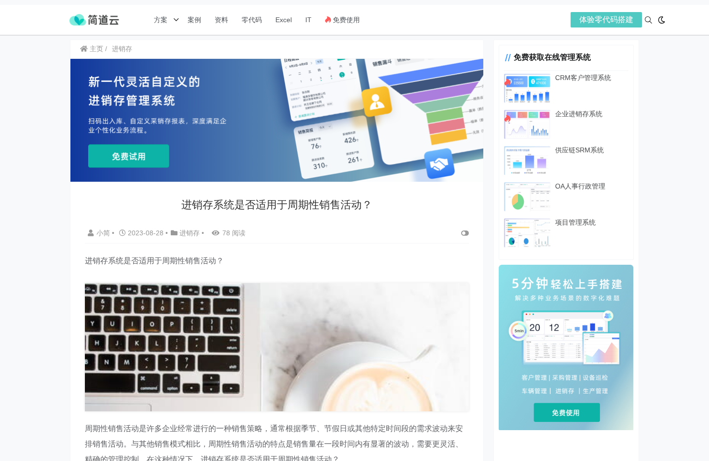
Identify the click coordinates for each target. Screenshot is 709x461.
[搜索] (648, 20)
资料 (221, 20)
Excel (283, 20)
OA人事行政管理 (580, 186)
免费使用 (345, 20)
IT (308, 20)
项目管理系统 (575, 222)
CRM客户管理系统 (583, 77)
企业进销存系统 (578, 114)
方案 (161, 20)
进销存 (122, 49)
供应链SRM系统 (579, 150)
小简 (104, 233)
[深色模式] (661, 20)
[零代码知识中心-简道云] (94, 19)
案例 (193, 20)
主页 (95, 49)
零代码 (252, 20)
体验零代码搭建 (606, 19)
